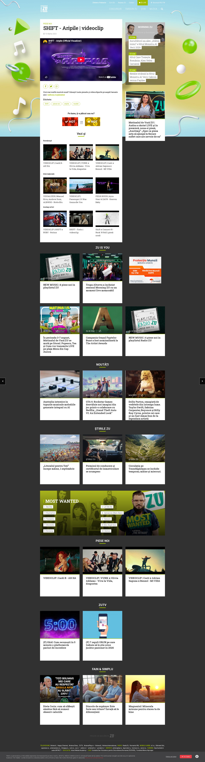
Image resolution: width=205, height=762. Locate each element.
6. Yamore (106, 519)
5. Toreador (49, 519)
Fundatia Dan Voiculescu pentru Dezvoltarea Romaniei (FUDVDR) (113, 750)
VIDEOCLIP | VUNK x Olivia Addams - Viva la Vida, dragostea (79, 166)
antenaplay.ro (117, 748)
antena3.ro (91, 748)
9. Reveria (48, 531)
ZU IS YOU (103, 247)
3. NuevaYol (49, 513)
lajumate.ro (127, 748)
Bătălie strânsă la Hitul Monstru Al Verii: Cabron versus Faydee (143, 77)
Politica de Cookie (171, 756)
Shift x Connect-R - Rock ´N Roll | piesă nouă (104, 232)
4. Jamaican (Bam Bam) (112, 513)
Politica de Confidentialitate (94, 758)
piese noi (56, 104)
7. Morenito (49, 525)
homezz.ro (135, 748)
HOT (71, 121)
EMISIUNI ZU (131, 9)
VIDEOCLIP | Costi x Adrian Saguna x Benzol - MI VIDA (105, 166)
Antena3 (98, 745)
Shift (46, 104)
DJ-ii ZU (112, 3)
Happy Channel (63, 745)
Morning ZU (145, 27)
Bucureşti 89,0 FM (158, 3)
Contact (131, 3)
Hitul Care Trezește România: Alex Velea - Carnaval (142, 60)
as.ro (77, 748)
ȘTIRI (143, 9)
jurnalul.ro (100, 748)
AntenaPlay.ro (89, 745)
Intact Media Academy (78, 750)
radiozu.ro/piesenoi (56, 95)
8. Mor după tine (109, 525)
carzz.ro (143, 748)
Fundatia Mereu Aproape (144, 750)
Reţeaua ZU (122, 3)
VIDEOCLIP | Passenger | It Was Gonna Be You (77, 199)
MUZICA (153, 9)
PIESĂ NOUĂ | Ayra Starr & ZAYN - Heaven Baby (106, 199)
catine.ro (83, 748)
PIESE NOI (47, 24)
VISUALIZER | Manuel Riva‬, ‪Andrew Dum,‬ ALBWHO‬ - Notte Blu (53, 199)
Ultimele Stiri (160, 745)
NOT (93, 121)
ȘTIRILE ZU (102, 428)
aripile (66, 104)
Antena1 (53, 745)
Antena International (109, 745)
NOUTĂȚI (102, 364)
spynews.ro (45, 748)
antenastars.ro (55, 748)
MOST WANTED (62, 501)
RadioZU (126, 745)
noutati (75, 104)
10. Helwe (106, 531)
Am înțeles (187, 756)
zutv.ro (72, 748)
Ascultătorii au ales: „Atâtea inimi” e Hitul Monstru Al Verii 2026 (144, 44)
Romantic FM (134, 745)
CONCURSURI (115, 9)
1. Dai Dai (48, 507)
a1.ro (152, 745)
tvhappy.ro (64, 748)
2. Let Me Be (107, 507)
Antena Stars (73, 745)
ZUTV (81, 745)
